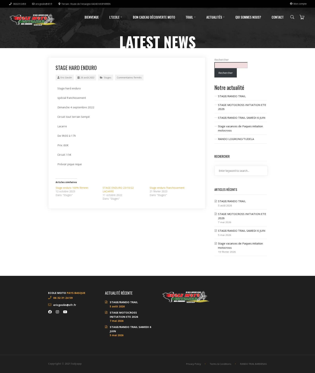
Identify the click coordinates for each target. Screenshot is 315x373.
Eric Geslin (66, 77)
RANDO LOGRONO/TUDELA (236, 139)
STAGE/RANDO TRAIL (232, 96)
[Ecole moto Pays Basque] (33, 19)
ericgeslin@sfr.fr (44, 3)
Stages (107, 77)
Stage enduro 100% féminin (72, 187)
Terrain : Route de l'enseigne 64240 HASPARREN (85, 3)
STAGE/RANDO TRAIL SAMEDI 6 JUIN (241, 117)
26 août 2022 (87, 77)
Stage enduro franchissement (167, 187)
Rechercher (221, 59)
